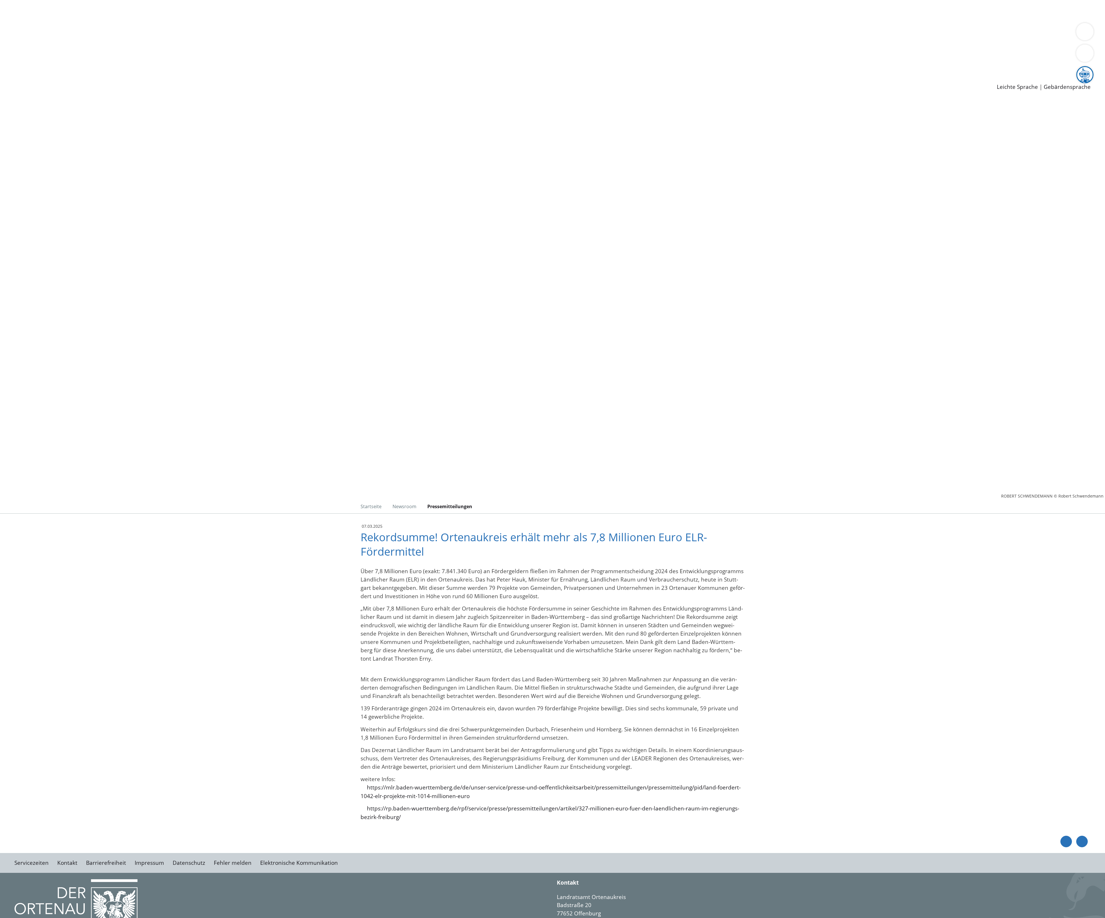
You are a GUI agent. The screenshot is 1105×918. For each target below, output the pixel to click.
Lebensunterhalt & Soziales (69, 11)
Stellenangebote (37, 63)
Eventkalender (78, 63)
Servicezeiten (31, 863)
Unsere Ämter (18, 18)
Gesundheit (310, 11)
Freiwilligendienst (203, 63)
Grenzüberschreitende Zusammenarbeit (528, 33)
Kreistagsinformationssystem (53, 48)
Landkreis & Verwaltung (31, 26)
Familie (137, 11)
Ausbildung (112, 63)
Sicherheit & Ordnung (237, 11)
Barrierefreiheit (106, 863)
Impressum (149, 863)
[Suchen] (1084, 53)
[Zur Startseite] (60, 148)
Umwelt (337, 11)
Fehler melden (233, 863)
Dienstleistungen (22, 3)
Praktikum (165, 63)
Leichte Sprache (1017, 87)
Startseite (371, 506)
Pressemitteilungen (41, 78)
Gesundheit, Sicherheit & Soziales (105, 33)
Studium (140, 63)
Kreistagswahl (138, 48)
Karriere (10, 56)
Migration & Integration (178, 11)
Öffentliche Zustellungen (99, 78)
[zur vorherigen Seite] (1066, 841)
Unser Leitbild (245, 63)
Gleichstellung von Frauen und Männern (422, 33)
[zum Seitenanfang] (1082, 841)
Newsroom (14, 70)
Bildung (160, 33)
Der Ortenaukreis (38, 33)
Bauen (24, 11)
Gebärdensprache (1067, 87)
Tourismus (301, 33)
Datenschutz (189, 863)
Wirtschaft (280, 11)
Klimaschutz (270, 33)
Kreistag (10, 41)
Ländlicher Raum (231, 33)
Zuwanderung (189, 33)
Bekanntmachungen (342, 33)
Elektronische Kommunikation (299, 863)
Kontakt (67, 863)
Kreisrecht (105, 48)
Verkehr (116, 11)
